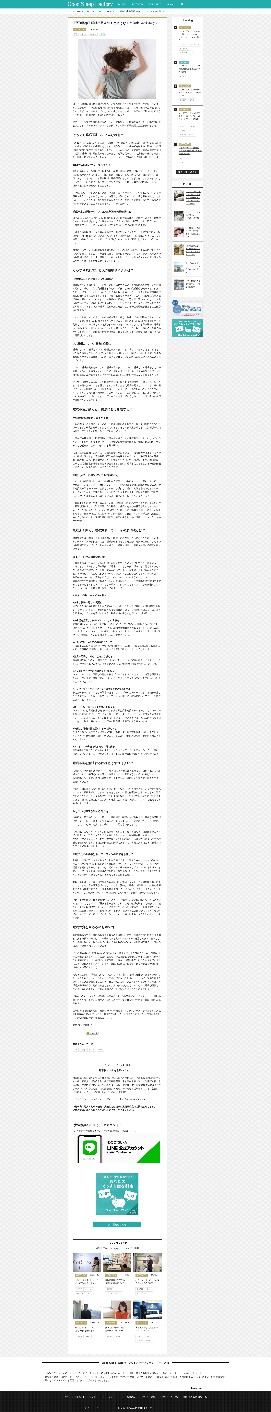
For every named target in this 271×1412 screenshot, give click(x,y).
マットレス (89, 1289)
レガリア (79, 1289)
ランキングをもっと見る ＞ (187, 172)
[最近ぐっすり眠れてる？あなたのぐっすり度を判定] (117, 1194)
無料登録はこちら (117, 1224)
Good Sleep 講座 (147, 1397)
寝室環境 (109, 1289)
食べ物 (182, 76)
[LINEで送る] (92, 1033)
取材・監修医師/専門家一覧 (195, 1397)
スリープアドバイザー (83, 1293)
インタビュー (92, 1397)
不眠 (75, 34)
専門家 (102, 34)
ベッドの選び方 (128, 1397)
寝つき (84, 34)
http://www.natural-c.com (132, 1099)
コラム (78, 1397)
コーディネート (109, 1397)
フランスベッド (194, 45)
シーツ (187, 158)
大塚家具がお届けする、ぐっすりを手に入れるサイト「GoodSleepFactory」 (90, 4)
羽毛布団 (140, 1289)
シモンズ (183, 45)
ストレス (93, 34)
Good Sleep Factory (169, 1397)
